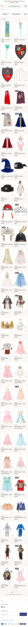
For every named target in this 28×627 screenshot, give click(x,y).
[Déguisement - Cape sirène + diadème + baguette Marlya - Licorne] (20, 279)
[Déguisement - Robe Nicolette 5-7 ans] (20, 438)
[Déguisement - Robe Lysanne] (7, 438)
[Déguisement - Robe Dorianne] (20, 370)
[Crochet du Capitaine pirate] (20, 234)
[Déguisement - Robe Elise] (7, 393)
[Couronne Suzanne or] (7, 234)
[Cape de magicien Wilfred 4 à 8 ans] (20, 120)
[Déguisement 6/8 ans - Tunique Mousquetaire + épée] (20, 507)
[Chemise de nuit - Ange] (20, 188)
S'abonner (23, 614)
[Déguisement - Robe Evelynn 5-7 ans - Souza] (20, 393)
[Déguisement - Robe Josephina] (20, 416)
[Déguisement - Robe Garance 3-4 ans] (7, 416)
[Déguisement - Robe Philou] (7, 461)
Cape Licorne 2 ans (19, 153)
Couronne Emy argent (20, 221)
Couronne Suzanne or (7, 244)
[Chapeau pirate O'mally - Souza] (20, 165)
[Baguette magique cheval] (20, 29)
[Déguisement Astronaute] (7, 529)
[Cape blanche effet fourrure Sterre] (20, 74)
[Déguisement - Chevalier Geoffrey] (7, 302)
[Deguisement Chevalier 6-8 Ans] (7, 575)
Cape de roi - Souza (6, 153)
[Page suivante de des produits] (17, 591)
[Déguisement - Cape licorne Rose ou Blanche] (7, 279)
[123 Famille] (14, 6)
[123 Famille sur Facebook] (2, 607)
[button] (5, 14)
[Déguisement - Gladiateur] (7, 347)
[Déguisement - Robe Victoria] (7, 484)
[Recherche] (2, 9)
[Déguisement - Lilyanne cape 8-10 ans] (20, 347)
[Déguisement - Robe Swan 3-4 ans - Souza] (20, 461)
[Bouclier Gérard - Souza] (20, 52)
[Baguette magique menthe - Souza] (7, 52)
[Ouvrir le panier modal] (25, 6)
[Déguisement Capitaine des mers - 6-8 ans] (7, 552)
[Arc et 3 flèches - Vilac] (7, 29)
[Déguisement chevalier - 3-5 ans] (20, 552)
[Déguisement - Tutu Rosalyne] (7, 507)
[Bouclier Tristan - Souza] (7, 74)
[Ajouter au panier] (12, 35)
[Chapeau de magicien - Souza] (7, 165)
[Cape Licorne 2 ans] (20, 143)
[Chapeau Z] (7, 188)
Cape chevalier (18, 108)
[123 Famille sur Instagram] (4, 607)
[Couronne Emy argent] (20, 211)
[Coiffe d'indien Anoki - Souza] (7, 211)
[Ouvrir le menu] (1, 6)
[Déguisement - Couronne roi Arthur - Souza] (7, 325)
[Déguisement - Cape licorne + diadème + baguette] (20, 256)
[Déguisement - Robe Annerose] (7, 370)
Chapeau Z (4, 199)
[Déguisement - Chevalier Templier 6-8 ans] (20, 302)
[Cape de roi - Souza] (7, 143)
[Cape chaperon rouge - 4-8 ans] (7, 97)
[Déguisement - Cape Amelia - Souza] (7, 256)
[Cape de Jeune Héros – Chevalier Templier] (7, 120)
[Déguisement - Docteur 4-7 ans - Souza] (20, 325)
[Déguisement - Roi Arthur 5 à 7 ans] (20, 484)
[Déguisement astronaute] (20, 529)
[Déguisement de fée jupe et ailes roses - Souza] (20, 575)
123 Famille (10, 620)
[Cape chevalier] (20, 97)
